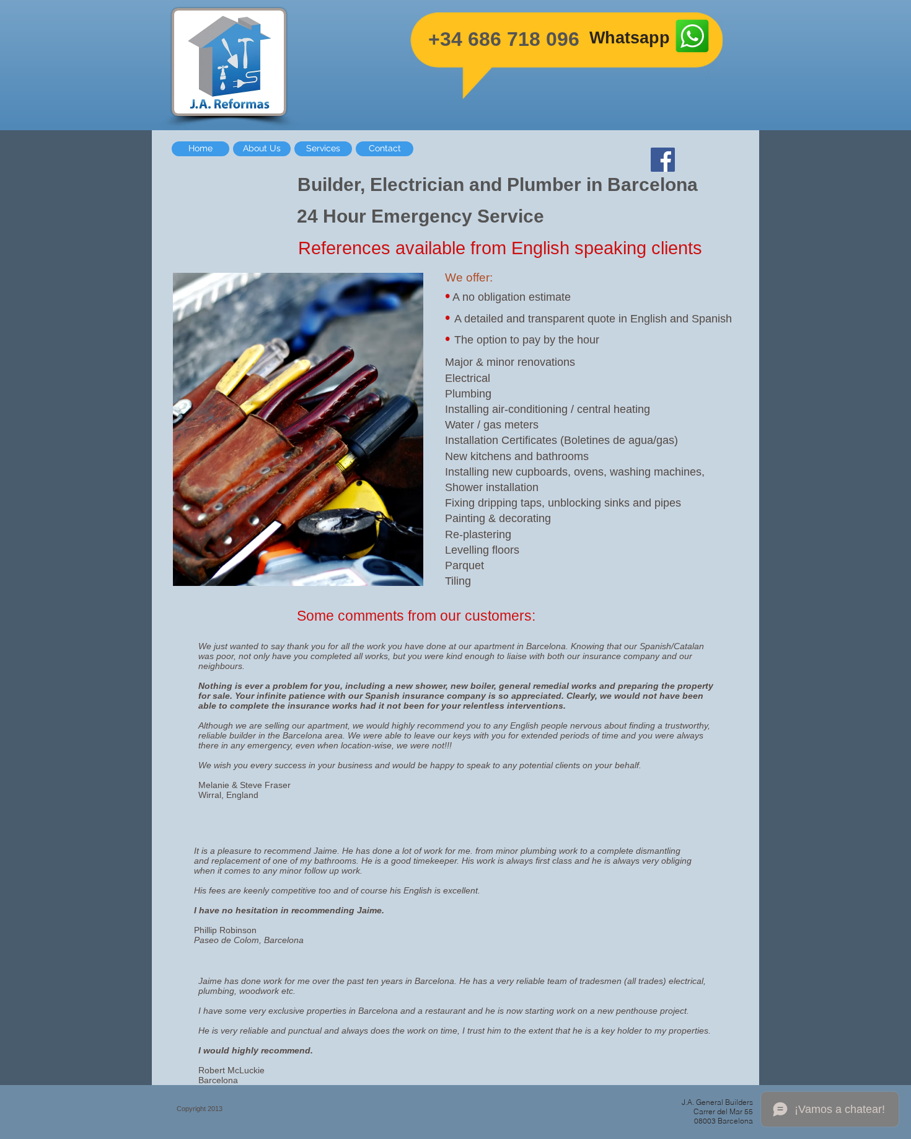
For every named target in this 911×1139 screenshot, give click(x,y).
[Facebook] (663, 160)
